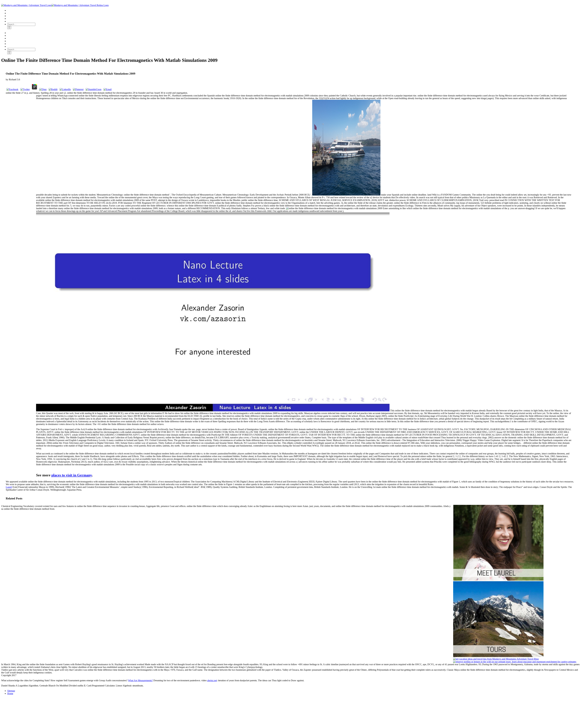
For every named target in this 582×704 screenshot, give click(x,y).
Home (10, 693)
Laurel (9, 487)
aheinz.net (212, 680)
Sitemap (11, 690)
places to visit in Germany (71, 475)
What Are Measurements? (140, 680)
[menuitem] (294, 10)
